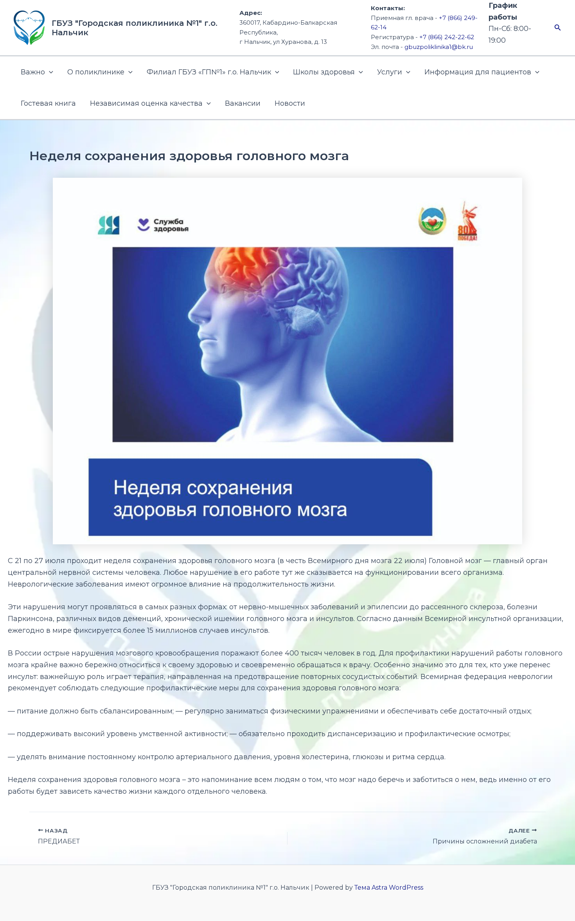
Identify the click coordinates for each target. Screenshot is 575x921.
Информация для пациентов (477, 72)
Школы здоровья (324, 72)
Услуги (389, 72)
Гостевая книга (48, 103)
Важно (33, 72)
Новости (290, 103)
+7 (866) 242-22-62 (446, 37)
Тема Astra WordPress (388, 887)
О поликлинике (95, 72)
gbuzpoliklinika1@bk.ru (438, 47)
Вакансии (243, 103)
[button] (557, 28)
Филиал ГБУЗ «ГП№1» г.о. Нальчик (209, 72)
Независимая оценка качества (146, 103)
